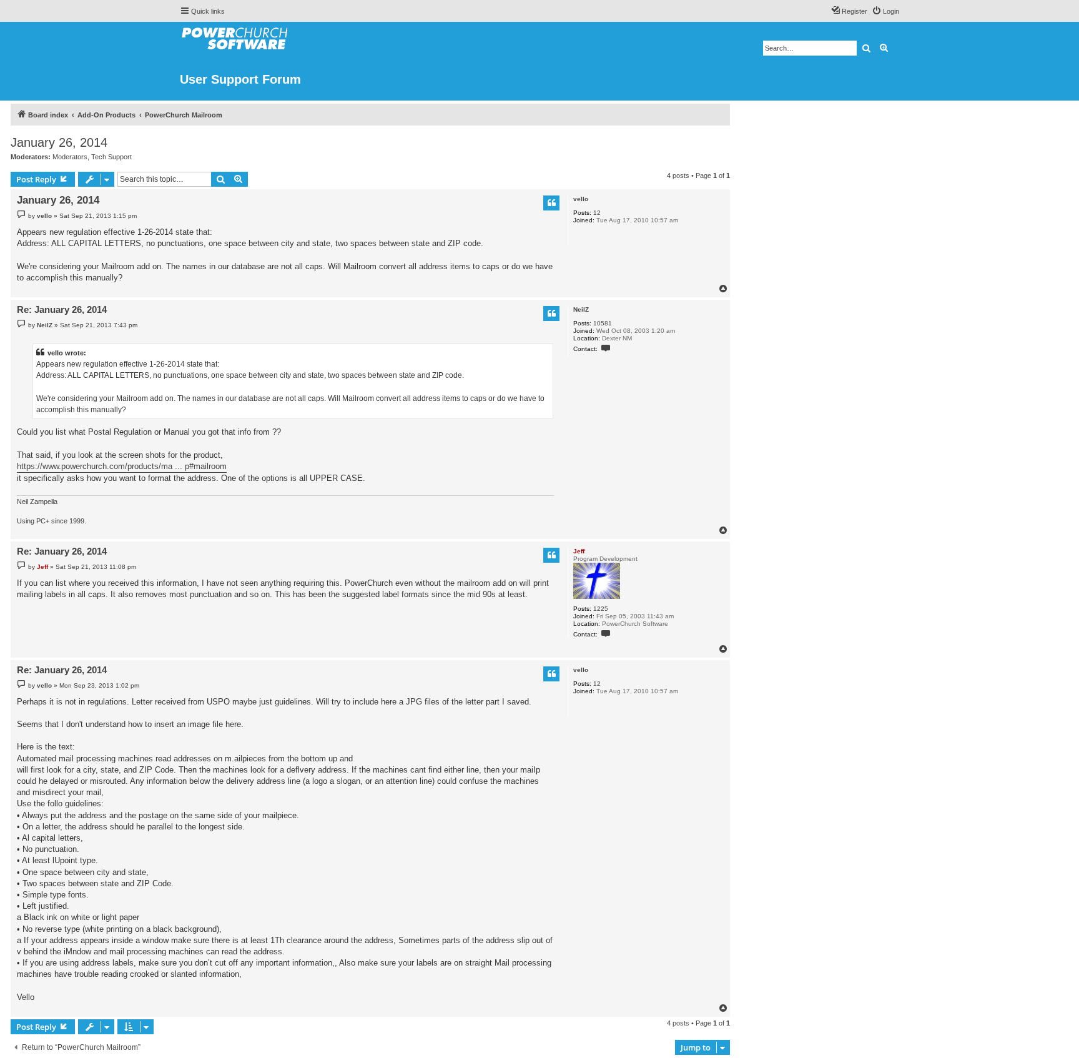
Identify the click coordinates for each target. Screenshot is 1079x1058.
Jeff (578, 551)
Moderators (69, 157)
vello (580, 198)
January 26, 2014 (59, 142)
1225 (600, 608)
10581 (602, 323)
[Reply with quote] (551, 202)
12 (597, 212)
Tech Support (111, 157)
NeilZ (581, 309)
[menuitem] (885, 11)
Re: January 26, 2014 (62, 309)
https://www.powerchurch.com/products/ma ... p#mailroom (122, 466)
